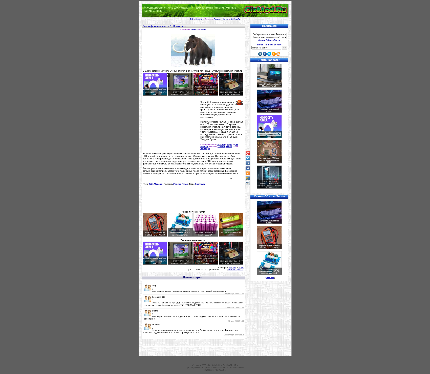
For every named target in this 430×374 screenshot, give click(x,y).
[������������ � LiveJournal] (248, 183)
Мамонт (199, 19)
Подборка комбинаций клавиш (269, 110)
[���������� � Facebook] (248, 168)
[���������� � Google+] (248, 153)
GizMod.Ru (235, 19)
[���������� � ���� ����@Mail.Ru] (248, 178)
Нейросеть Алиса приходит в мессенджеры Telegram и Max (155, 91)
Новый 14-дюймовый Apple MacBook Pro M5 (269, 85)
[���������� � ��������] (248, 163)
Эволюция (205, 149)
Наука (225, 19)
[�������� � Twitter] (248, 158)
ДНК (192, 19)
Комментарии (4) (236, 270)
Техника (217, 19)
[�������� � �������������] (248, 173)
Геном (229, 147)
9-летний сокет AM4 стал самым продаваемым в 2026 (269, 160)
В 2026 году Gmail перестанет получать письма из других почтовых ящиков (269, 184)
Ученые (221, 147)
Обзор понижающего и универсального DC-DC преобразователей (180, 232)
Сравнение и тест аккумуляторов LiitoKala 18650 (231, 232)
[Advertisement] (171, 124)
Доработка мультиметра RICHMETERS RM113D (269, 247)
